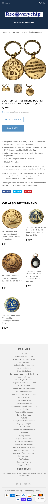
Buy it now (12, 128)
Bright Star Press (24, 415)
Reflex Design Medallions (24, 365)
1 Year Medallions (24, 368)
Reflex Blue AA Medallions (24, 389)
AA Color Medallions (24, 391)
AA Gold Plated (24, 397)
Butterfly (24, 433)
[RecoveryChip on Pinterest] (25, 484)
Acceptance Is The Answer (24, 421)
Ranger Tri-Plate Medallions (24, 447)
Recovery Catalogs (24, 462)
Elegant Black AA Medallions (24, 383)
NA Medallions (24, 386)
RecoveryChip (16, 491)
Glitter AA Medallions (24, 441)
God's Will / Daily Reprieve (24, 453)
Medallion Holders (24, 377)
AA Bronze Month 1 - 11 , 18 (24, 359)
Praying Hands (24, 436)
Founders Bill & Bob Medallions (24, 406)
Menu (7, 3)
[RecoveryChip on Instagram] (30, 484)
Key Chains (24, 409)
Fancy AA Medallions (24, 444)
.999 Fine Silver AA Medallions (24, 394)
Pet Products (24, 459)
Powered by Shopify (33, 491)
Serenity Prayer (24, 456)
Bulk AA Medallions (24, 403)
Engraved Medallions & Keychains (24, 374)
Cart (44, 3)
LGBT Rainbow (24, 427)
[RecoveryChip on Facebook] (21, 484)
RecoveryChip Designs (24, 412)
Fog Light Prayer (24, 424)
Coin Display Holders (24, 380)
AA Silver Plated (24, 400)
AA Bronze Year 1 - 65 (24, 356)
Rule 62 (24, 418)
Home (4, 32)
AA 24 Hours (24, 362)
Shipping (5, 112)
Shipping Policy (24, 465)
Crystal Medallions (24, 438)
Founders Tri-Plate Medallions (24, 430)
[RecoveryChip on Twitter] (17, 484)
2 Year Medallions (24, 371)
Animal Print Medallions (24, 450)
